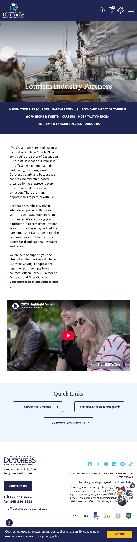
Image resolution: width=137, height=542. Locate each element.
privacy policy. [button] (51, 536)
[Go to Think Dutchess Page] (106, 516)
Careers (68, 116)
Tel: (18, 496)
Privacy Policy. (125, 482)
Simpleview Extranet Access (59, 124)
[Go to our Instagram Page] (98, 464)
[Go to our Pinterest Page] (122, 464)
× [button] (132, 486)
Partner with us (65, 109)
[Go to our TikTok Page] (130, 464)
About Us (92, 124)
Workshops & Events (42, 116)
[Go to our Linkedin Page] (114, 464)
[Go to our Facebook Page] (89, 464)
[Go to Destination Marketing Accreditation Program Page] (117, 516)
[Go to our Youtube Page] (106, 464)
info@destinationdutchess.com (27, 508)
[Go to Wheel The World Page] (128, 516)
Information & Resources (28, 109)
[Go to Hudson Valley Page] (95, 516)
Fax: (18, 501)
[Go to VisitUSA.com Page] (84, 516)
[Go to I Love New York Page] (73, 516)
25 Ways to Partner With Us (68, 423)
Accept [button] (119, 534)
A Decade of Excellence (38, 407)
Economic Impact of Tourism (104, 109)
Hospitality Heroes (93, 116)
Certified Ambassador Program (99, 407)
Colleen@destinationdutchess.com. (34, 284)
